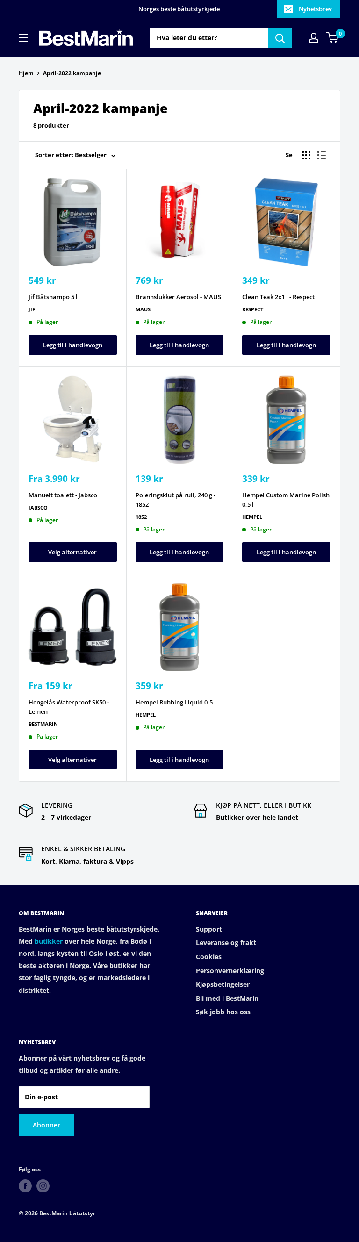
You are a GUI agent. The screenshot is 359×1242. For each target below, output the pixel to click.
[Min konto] (313, 38)
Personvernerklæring (230, 970)
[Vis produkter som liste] (321, 155)
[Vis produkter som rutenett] (306, 155)
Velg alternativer (72, 552)
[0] (332, 37)
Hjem (26, 73)
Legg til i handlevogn (72, 345)
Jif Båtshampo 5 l (53, 297)
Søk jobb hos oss (223, 1011)
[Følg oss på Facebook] (25, 1185)
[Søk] (280, 38)
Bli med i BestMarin (227, 998)
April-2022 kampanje (72, 73)
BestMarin (43, 723)
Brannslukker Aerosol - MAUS (178, 297)
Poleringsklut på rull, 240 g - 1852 (175, 500)
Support (209, 929)
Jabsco (38, 507)
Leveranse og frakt (226, 942)
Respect (252, 309)
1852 (141, 516)
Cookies (209, 956)
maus (143, 309)
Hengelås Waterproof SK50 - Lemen (69, 707)
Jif (32, 309)
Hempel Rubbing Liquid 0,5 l (176, 702)
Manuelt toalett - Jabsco (63, 495)
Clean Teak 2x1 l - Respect (278, 297)
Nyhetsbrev (315, 9)
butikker (49, 941)
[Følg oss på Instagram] (43, 1185)
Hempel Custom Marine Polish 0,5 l (286, 500)
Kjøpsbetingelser (223, 984)
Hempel (252, 516)
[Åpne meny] (23, 38)
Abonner (46, 1124)
